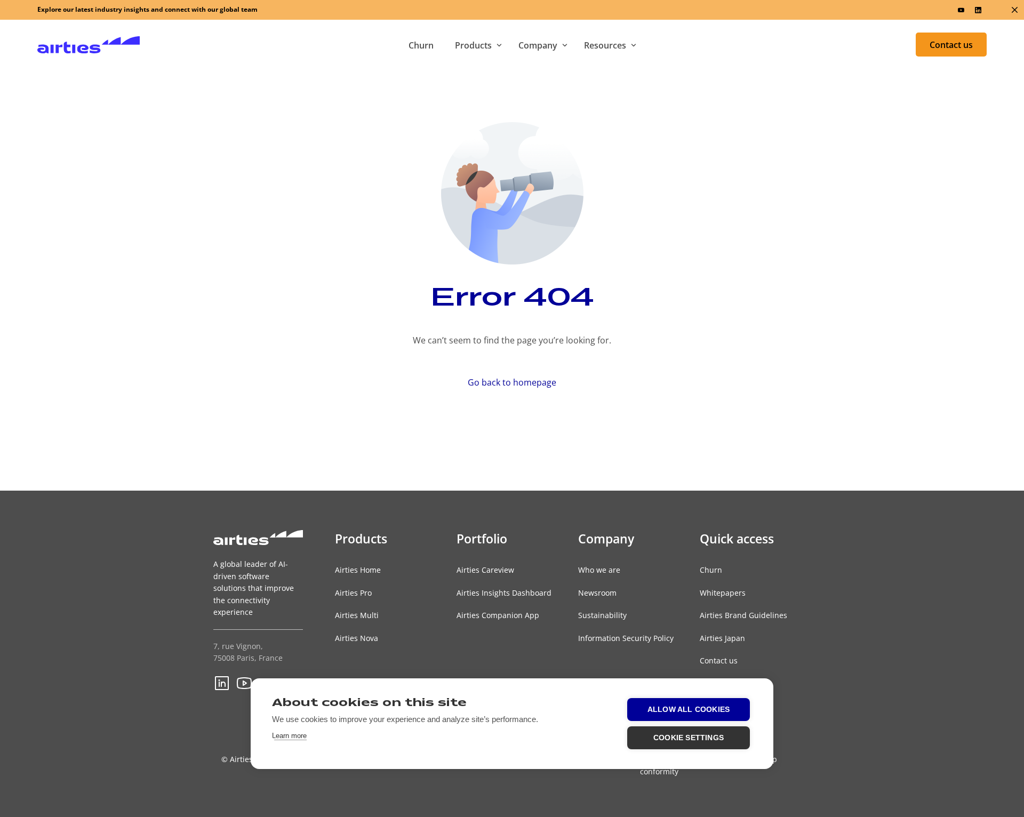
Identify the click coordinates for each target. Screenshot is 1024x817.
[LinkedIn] (978, 9)
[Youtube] (961, 9)
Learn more (289, 736)
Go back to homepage (512, 382)
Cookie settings (688, 738)
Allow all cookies (688, 710)
